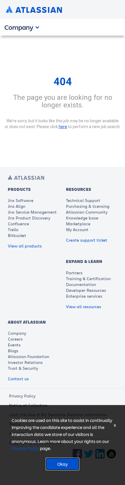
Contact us (18, 378)
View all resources (83, 306)
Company (17, 333)
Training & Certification (88, 278)
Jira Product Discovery (29, 218)
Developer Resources (86, 290)
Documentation (81, 284)
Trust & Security (23, 368)
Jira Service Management (32, 212)
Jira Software (20, 200)
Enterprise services (84, 296)
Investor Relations (25, 362)
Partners (74, 272)
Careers (15, 339)
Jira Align (16, 206)
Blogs (13, 350)
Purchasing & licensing (87, 206)
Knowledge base (82, 218)
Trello (13, 229)
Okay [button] (62, 464)
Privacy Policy (22, 396)
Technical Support (83, 200)
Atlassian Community (87, 212)
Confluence (18, 223)
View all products (25, 246)
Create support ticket (86, 240)
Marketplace (78, 223)
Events (14, 345)
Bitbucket (17, 235)
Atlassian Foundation (28, 356)
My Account (77, 229)
